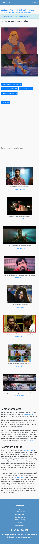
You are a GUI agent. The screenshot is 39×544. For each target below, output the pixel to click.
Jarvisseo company (25, 537)
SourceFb (5, 2)
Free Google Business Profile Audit (22, 10)
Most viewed (20, 512)
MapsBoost (20, 525)
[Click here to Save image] (19, 52)
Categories (20, 514)
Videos (20, 522)
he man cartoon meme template (18, 16)
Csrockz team (32, 535)
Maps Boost (4, 10)
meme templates (29, 414)
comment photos (28, 450)
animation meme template (10, 89)
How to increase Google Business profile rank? (16, 12)
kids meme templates (26, 89)
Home (3, 16)
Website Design (20, 520)
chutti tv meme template (9, 93)
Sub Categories (20, 517)
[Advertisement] (19, 125)
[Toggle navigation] (35, 2)
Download (6, 102)
